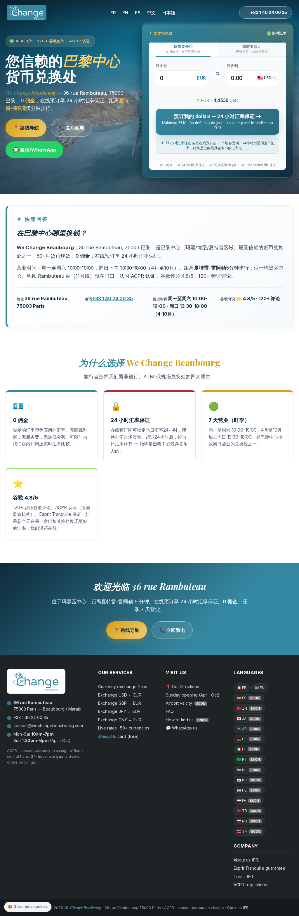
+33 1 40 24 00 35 (112, 298)
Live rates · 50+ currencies (123, 727)
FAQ (170, 711)
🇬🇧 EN (260, 687)
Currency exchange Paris (122, 686)
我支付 (161, 66)
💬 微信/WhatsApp (34, 150)
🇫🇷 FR (241, 687)
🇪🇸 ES (248, 698)
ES (137, 12)
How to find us (186, 719)
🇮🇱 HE (248, 790)
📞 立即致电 (71, 128)
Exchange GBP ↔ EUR (119, 703)
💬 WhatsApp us (181, 727)
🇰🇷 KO (248, 780)
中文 (151, 12)
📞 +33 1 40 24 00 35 (265, 12)
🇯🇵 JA (248, 718)
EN (125, 12)
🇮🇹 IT (247, 749)
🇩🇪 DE (248, 739)
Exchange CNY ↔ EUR (119, 719)
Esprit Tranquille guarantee (259, 868)
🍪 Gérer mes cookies (28, 906)
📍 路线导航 (26, 128)
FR (113, 12)
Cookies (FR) (238, 908)
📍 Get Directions (182, 686)
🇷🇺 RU (248, 821)
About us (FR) (247, 859)
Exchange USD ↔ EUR (119, 694)
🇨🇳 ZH (248, 708)
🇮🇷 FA (248, 800)
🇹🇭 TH (248, 831)
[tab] (183, 49)
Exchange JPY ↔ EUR (119, 711)
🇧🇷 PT (248, 759)
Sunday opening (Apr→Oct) (193, 694)
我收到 (232, 66)
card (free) (118, 736)
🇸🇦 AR (248, 729)
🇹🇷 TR (248, 810)
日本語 (168, 12)
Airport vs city (185, 703)
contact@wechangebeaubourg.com (48, 725)
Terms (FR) (244, 876)
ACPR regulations (250, 884)
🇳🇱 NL (248, 770)
